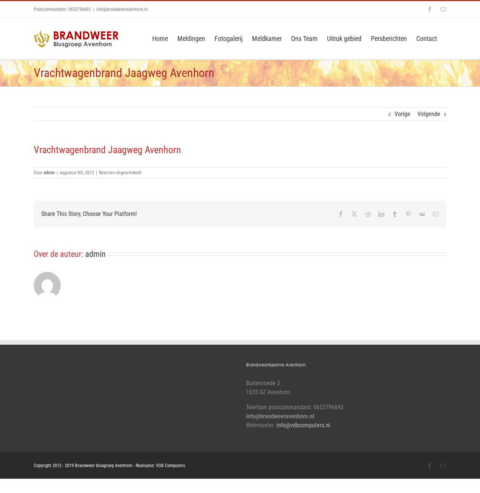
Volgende (428, 114)
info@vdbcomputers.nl (303, 425)
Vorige (402, 114)
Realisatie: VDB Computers (160, 465)
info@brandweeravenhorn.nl (122, 9)
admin (49, 172)
